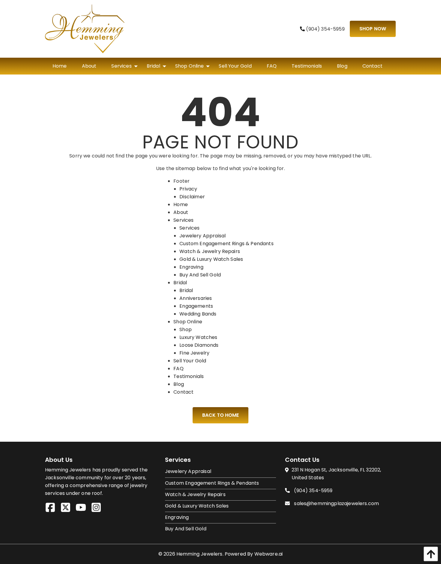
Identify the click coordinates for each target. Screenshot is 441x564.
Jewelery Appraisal (202, 235)
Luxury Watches (198, 337)
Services (183, 220)
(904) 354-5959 (324, 29)
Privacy (188, 188)
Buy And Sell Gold (200, 274)
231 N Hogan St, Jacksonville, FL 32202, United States (336, 473)
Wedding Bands (197, 313)
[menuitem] (59, 66)
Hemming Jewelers (199, 553)
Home (180, 204)
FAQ (178, 368)
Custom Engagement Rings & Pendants (226, 243)
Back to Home (220, 415)
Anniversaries (195, 298)
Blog (178, 384)
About (180, 212)
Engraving (191, 267)
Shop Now (372, 28)
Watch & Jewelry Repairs (209, 251)
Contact (183, 392)
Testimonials (188, 376)
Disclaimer (192, 196)
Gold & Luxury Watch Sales (211, 259)
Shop (185, 329)
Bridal (180, 282)
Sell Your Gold (189, 360)
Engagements (196, 306)
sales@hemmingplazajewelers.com (336, 503)
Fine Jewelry (194, 352)
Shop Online (187, 321)
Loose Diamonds (198, 345)
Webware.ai (268, 553)
